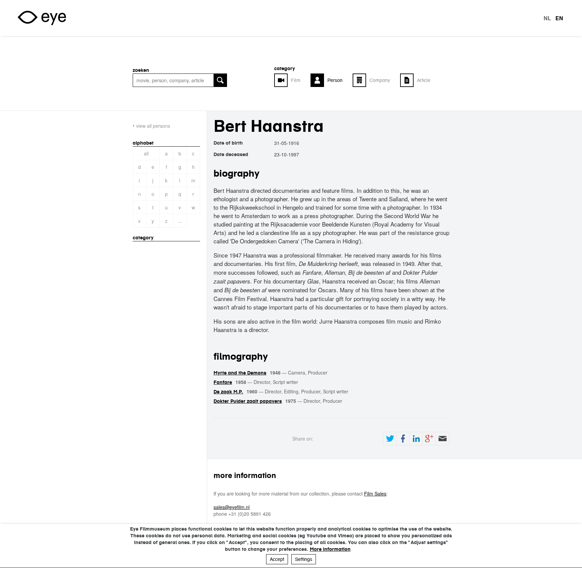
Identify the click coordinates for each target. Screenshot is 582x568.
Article (423, 80)
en (559, 18)
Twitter (389, 438)
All (146, 153)
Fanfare (223, 382)
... (180, 220)
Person (335, 80)
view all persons (153, 125)
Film (295, 80)
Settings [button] (303, 559)
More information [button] (330, 549)
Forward (442, 438)
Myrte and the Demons (240, 373)
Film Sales (375, 493)
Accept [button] (277, 559)
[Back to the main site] (42, 18)
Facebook (402, 438)
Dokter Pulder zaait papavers (248, 401)
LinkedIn (416, 438)
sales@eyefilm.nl (232, 507)
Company (379, 80)
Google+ (429, 438)
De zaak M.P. (228, 392)
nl (547, 18)
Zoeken (141, 70)
